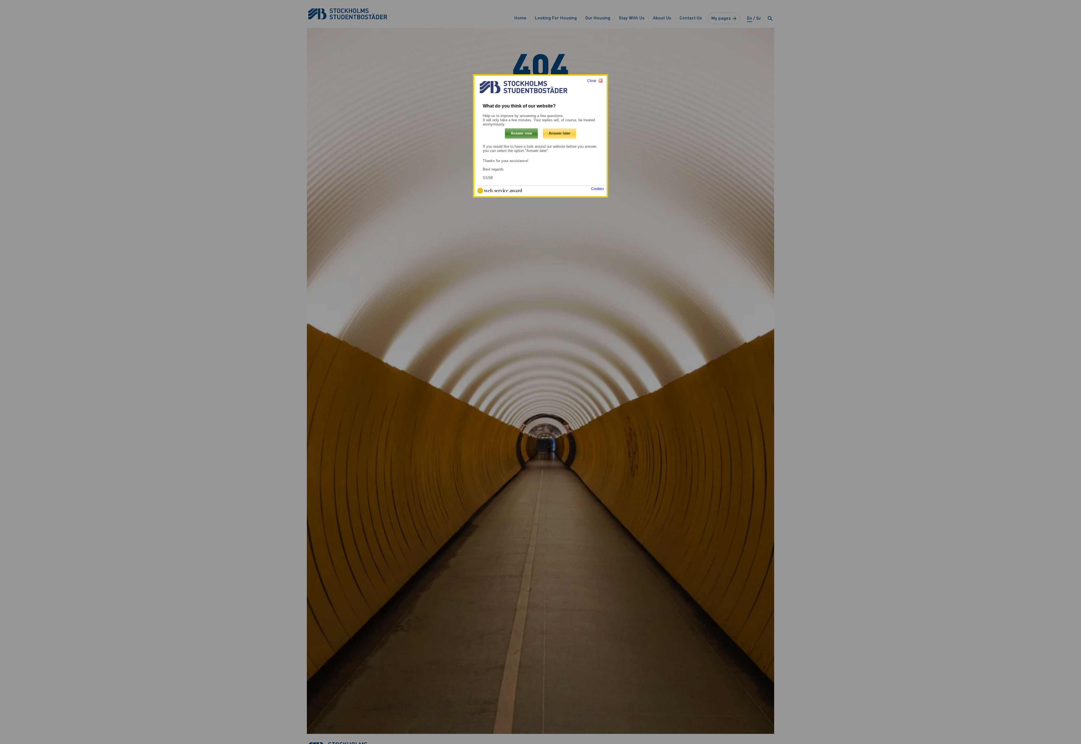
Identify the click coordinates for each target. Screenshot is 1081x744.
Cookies (597, 189)
